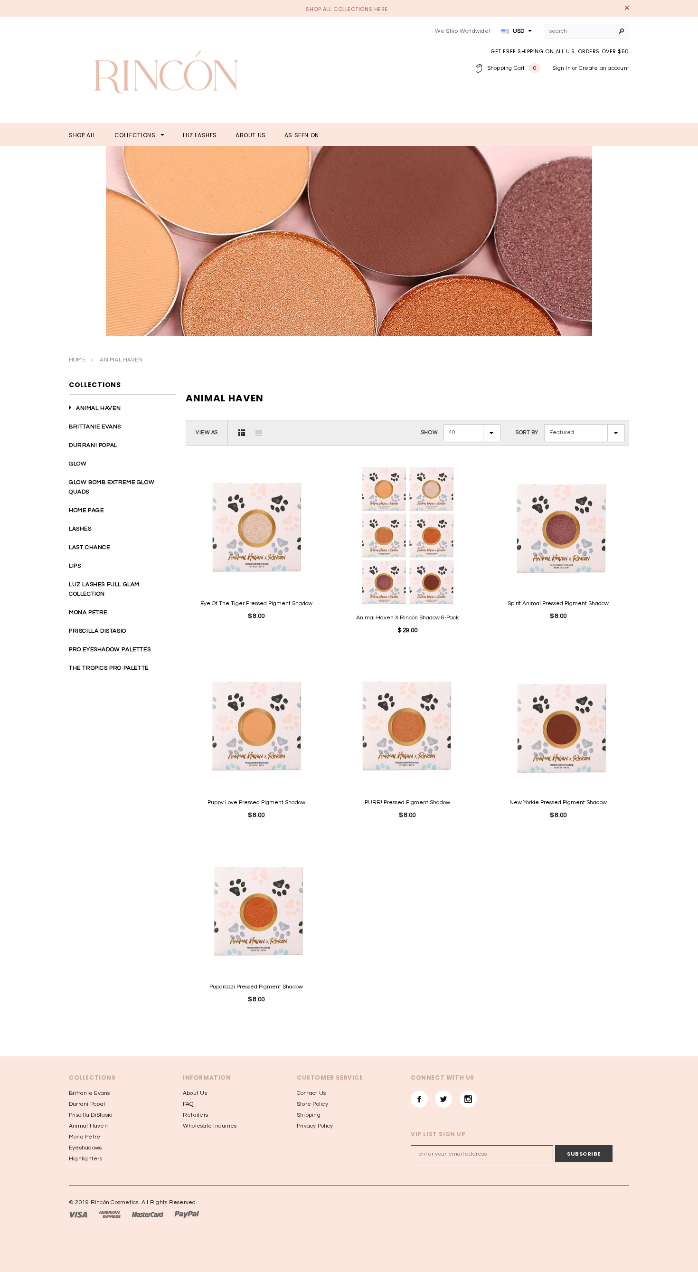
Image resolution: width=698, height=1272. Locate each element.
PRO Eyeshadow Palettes (110, 649)
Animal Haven (98, 408)
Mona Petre (88, 612)
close (627, 8)
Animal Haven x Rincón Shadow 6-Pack (407, 618)
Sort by (527, 432)
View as (207, 432)
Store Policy (312, 1104)
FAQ (188, 1104)
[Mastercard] (147, 1215)
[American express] (109, 1215)
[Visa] (78, 1215)
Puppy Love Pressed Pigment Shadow (256, 802)
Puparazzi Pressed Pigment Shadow (256, 987)
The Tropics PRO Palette (109, 668)
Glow (77, 464)
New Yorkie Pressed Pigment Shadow (558, 802)
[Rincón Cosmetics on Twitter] (443, 1099)
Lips (75, 566)
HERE (381, 9)
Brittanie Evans (95, 427)
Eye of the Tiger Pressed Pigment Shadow (256, 603)
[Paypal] (186, 1215)
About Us (195, 1093)
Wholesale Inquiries (210, 1126)
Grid (241, 432)
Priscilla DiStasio (97, 631)
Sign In (561, 68)
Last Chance (89, 547)
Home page (86, 510)
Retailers (195, 1115)
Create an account (604, 68)
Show (429, 432)
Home (77, 360)
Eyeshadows (85, 1148)
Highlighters (85, 1159)
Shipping (309, 1115)
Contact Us (311, 1093)
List (258, 432)
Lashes (80, 529)
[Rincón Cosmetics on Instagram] (468, 1099)
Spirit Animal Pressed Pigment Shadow (558, 603)
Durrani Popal (93, 445)
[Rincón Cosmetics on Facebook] (419, 1099)
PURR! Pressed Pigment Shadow (407, 802)
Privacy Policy (315, 1126)
